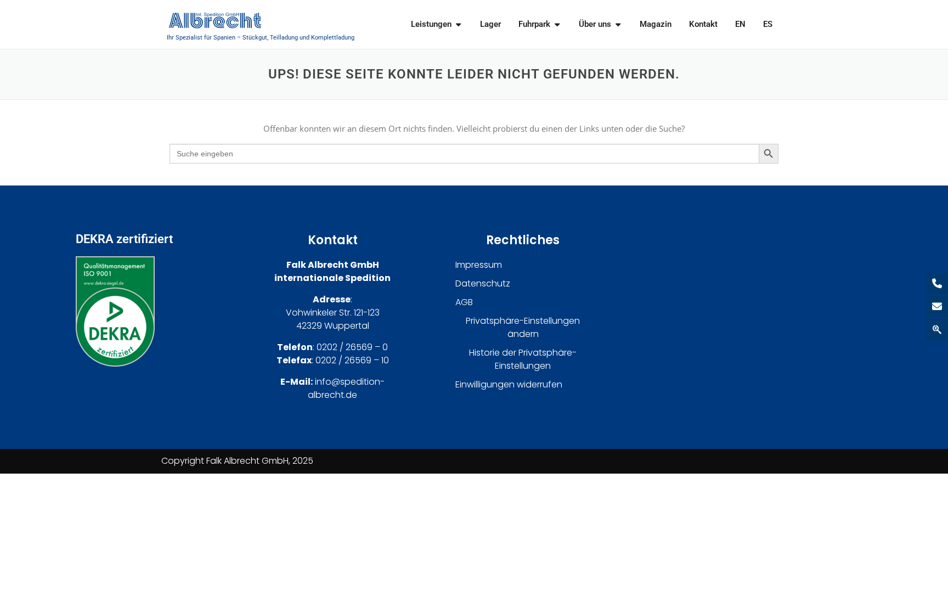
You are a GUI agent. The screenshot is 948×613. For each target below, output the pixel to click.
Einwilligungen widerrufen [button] (508, 384)
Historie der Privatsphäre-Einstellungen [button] (523, 359)
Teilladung (284, 37)
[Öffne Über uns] (618, 24)
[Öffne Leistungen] (458, 24)
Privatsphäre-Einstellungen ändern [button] (523, 327)
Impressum (478, 264)
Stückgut (254, 37)
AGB (464, 302)
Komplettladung (332, 37)
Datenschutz (482, 283)
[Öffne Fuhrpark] (557, 24)
